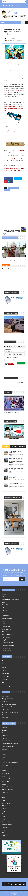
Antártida (4, 597)
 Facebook (8, 178)
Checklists (4, 738)
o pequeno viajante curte (13, 188)
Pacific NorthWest (7, 634)
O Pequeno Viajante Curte (9, 704)
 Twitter (17, 178)
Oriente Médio (6, 632)
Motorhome (5, 781)
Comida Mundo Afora (8, 741)
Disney (4, 613)
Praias (3, 800)
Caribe (4, 607)
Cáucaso (4, 610)
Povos (3, 797)
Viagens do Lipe (6, 686)
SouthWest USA (6, 648)
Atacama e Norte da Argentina (10, 599)
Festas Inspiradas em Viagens (10, 762)
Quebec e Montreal (7, 642)
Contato (4, 670)
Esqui (3, 757)
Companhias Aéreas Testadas (10, 743)
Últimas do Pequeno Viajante (10, 712)
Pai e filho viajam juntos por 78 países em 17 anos (16, 469)
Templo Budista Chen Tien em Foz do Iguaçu (16, 452)
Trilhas (4, 819)
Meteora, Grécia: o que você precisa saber (15, 476)
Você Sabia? (5, 717)
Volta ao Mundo (6, 833)
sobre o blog (6, 189)
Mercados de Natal (7, 779)
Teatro (4, 814)
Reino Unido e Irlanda (8, 645)
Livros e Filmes (6, 776)
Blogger (7, 265)
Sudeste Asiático (6, 651)
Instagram (21, 150)
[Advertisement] (14, 210)
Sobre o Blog (5, 709)
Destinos (4, 680)
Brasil (3, 661)
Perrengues (5, 792)
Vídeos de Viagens (7, 824)
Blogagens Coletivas (7, 699)
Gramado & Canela (7, 618)
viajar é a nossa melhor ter (11, 135)
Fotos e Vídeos (6, 768)
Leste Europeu (6, 626)
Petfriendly (5, 795)
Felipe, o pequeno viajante (8, 892)
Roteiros (4, 808)
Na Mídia (4, 701)
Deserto (4, 754)
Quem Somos (5, 676)
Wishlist (4, 664)
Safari (3, 811)
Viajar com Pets (6, 822)
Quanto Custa (6, 803)
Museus (4, 784)
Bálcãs (3, 602)
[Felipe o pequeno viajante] (14, 14)
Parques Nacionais (7, 787)
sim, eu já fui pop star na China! (12, 139)
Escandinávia (5, 615)
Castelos (4, 733)
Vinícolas (4, 827)
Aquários (4, 727)
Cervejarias (5, 735)
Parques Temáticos (7, 789)
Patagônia (5, 640)
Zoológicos (5, 835)
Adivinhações (5, 696)
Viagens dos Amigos (7, 715)
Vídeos (4, 683)
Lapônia (4, 624)
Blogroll (4, 667)
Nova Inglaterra (6, 629)
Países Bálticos (6, 637)
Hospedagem (5, 773)
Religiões (4, 806)
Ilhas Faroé (5, 621)
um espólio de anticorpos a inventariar (13, 131)
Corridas (4, 749)
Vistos (3, 830)
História (4, 770)
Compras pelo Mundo (8, 746)
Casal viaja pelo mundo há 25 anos (15, 484)
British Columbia (6, 605)
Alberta (4, 594)
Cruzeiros (4, 752)
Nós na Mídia (5, 673)
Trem (3, 816)
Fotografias (5, 765)
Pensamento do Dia (7, 707)
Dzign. (15, 894)
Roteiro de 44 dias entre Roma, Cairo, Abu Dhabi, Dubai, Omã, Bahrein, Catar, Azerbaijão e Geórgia (16, 460)
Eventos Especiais (7, 760)
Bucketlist (4, 730)
